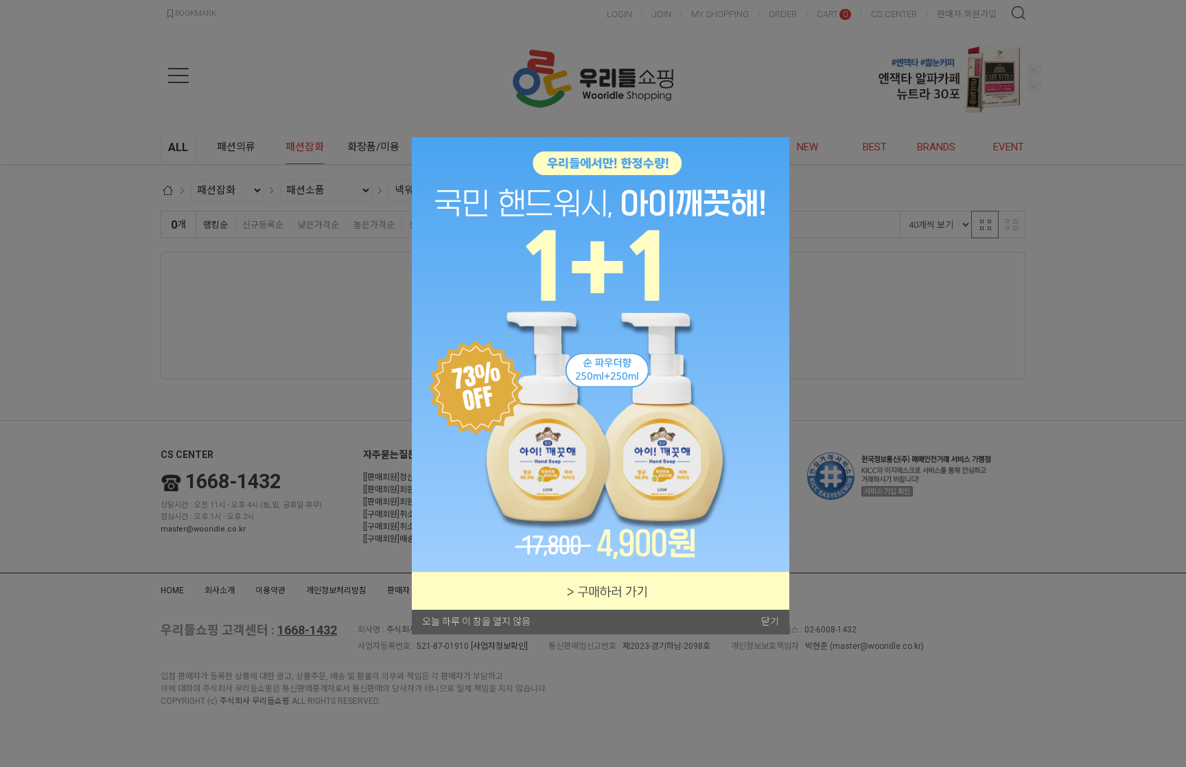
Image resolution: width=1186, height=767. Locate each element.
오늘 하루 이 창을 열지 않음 (476, 621)
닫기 (770, 621)
